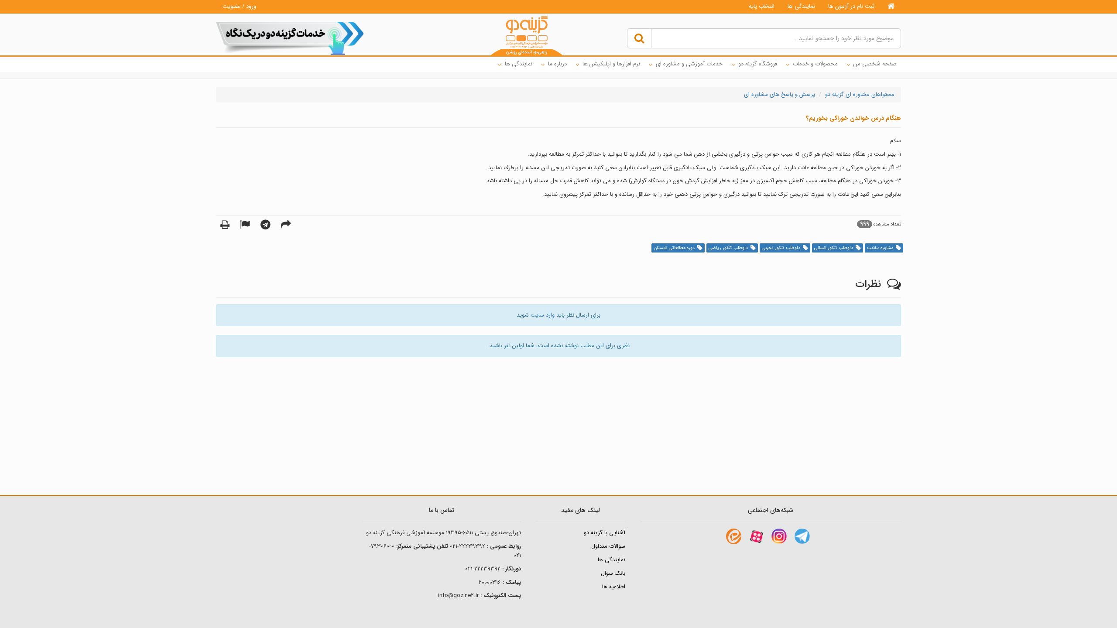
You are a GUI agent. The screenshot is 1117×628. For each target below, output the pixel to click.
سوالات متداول (608, 546)
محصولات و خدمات (815, 63)
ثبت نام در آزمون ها (851, 6)
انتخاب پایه (761, 6)
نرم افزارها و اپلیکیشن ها (611, 63)
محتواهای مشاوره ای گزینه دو (859, 94)
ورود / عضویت (239, 6)
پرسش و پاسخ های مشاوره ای (779, 94)
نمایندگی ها (801, 6)
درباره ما (557, 63)
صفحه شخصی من (875, 63)
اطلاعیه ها (613, 586)
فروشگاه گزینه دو (757, 63)
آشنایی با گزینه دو (604, 532)
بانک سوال (613, 573)
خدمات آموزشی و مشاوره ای (689, 63)
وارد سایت (543, 315)
